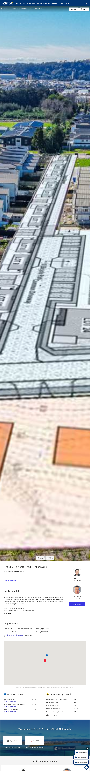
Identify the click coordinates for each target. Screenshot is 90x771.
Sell (20, 3)
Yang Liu (77, 578)
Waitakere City (14, 8)
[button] (45, 661)
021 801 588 (77, 598)
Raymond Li (77, 596)
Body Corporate (52, 3)
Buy (17, 3)
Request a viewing (10, 580)
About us (66, 3)
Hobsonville (24, 8)
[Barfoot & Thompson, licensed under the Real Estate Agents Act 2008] (7, 2)
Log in (86, 3)
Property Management (33, 3)
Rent (24, 3)
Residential (4, 8)
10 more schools (51, 715)
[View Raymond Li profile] (77, 589)
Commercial (43, 3)
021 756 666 (77, 580)
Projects (60, 3)
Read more (7, 613)
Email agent (77, 604)
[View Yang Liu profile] (77, 572)
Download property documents (13, 635)
